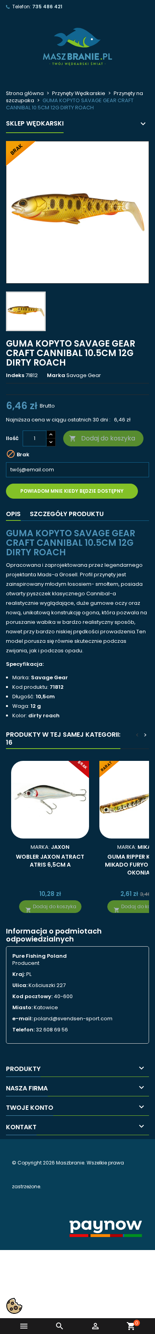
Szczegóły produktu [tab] (67, 513)
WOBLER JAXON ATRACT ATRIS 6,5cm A (50, 861)
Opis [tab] (13, 513)
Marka (56, 375)
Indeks (15, 375)
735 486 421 (47, 6)
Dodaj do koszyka (102, 438)
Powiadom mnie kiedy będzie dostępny (72, 491)
